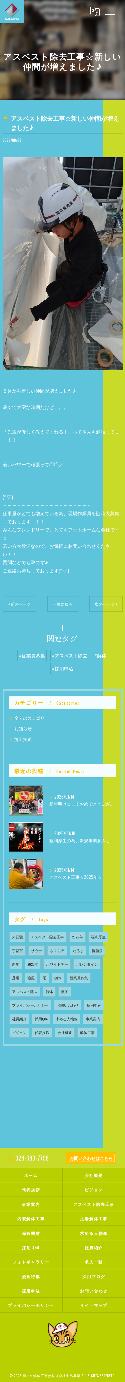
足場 (15, 977)
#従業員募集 (32, 655)
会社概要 (64, 1032)
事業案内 (93, 1018)
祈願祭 (97, 950)
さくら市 (57, 950)
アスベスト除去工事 (47, 936)
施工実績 (23, 739)
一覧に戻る (63, 604)
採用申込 (94, 1005)
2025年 (32, 964)
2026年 (77, 936)
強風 (31, 977)
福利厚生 (98, 936)
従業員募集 (79, 977)
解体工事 (87, 1032)
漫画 (64, 991)
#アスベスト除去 (69, 655)
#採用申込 (62, 668)
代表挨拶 (42, 1032)
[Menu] (109, 11)
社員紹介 (19, 1018)
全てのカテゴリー (31, 718)
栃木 (58, 977)
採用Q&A (41, 1018)
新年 (15, 964)
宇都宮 (17, 950)
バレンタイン (87, 964)
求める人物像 (67, 1018)
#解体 (100, 655)
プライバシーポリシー (30, 1005)
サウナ (36, 950)
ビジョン (19, 1032)
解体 (49, 991)
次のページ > (106, 604)
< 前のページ (19, 604)
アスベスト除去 (25, 991)
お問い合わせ (68, 1005)
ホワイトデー (57, 964)
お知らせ (23, 728)
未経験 (17, 936)
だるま (78, 950)
